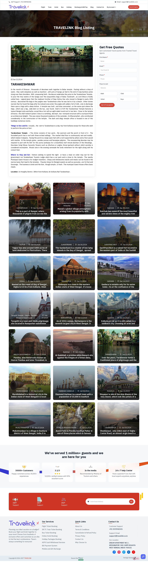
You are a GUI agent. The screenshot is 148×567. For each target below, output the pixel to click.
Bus (62, 7)
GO (131, 501)
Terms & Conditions (82, 529)
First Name (103, 57)
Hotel (56, 7)
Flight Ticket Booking (49, 526)
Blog (92, 7)
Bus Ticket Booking (49, 533)
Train (49, 7)
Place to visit (103, 84)
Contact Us (100, 7)
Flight (43, 7)
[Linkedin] (128, 552)
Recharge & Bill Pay (81, 7)
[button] (143, 559)
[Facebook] (114, 552)
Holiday (69, 7)
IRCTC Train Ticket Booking (52, 529)
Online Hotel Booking (49, 536)
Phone (102, 75)
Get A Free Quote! (107, 105)
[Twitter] (123, 552)
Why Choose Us (81, 542)
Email (101, 66)
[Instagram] (119, 552)
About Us (78, 526)
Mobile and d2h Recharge (51, 549)
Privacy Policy (80, 536)
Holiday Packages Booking (51, 539)
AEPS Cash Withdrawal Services (53, 542)
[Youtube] (133, 552)
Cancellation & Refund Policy (85, 533)
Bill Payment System (49, 546)
